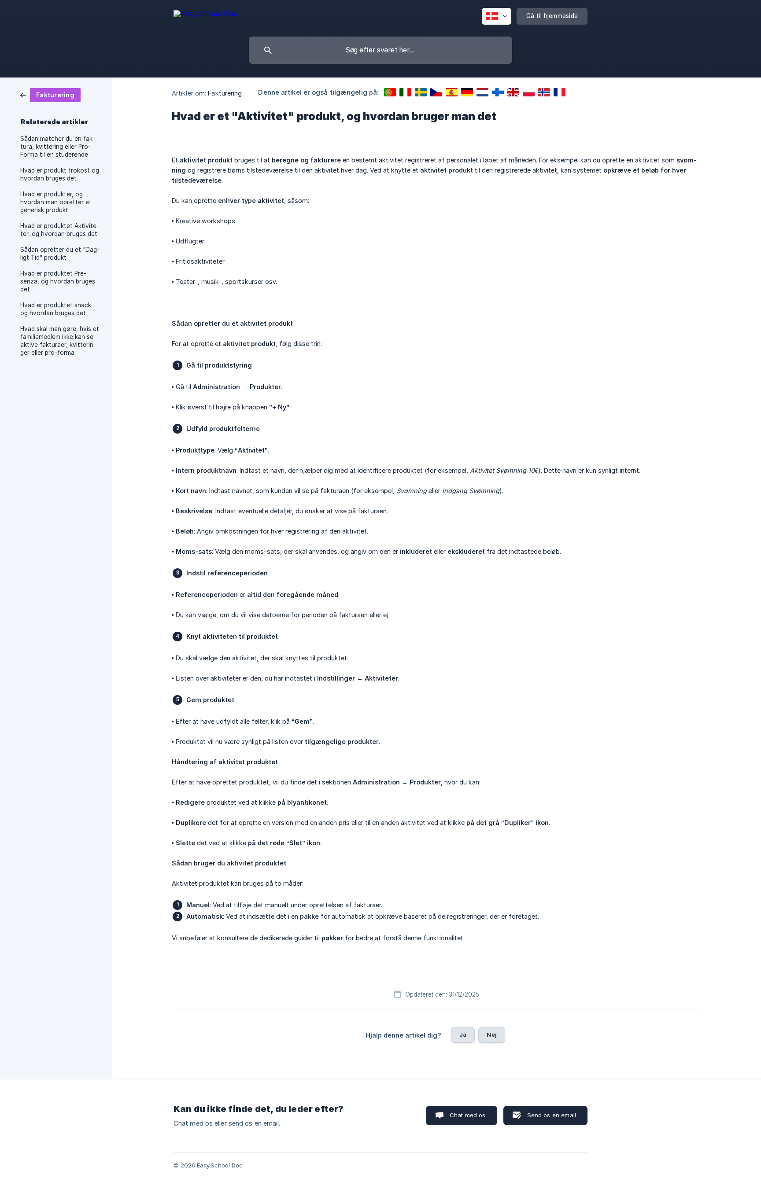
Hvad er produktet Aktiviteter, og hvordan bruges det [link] (59, 229)
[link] (50, 94)
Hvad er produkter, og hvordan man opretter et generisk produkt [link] (56, 202)
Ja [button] (462, 1034)
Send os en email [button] (551, 1115)
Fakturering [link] (225, 93)
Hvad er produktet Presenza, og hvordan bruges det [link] (57, 281)
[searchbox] (380, 50)
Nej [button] (491, 1034)
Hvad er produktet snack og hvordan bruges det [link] (55, 309)
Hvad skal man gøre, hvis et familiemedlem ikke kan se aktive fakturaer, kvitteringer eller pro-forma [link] (59, 340)
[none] (205, 15)
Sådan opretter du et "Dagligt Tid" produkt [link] (60, 253)
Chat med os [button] (468, 1115)
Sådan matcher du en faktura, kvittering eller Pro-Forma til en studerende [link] (57, 146)
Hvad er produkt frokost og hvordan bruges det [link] (59, 174)
